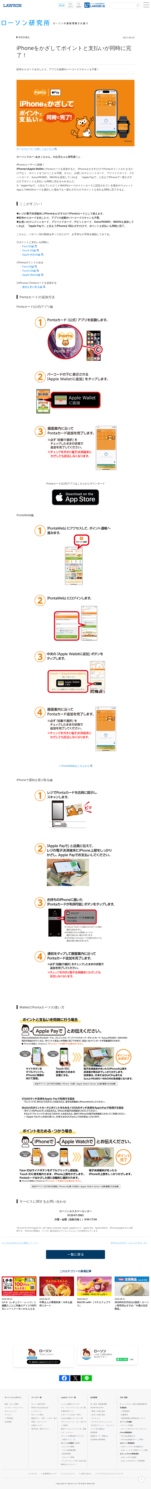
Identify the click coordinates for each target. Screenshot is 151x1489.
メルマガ (33, 1473)
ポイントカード (11, 1411)
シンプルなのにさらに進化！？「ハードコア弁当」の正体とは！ (21, 1242)
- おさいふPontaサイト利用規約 (132, 1461)
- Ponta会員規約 (126, 1436)
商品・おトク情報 (11, 1404)
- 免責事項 (124, 1414)
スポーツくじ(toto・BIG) (71, 1414)
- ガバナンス (95, 1418)
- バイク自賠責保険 (68, 1450)
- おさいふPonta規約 (128, 1457)
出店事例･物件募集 (97, 1439)
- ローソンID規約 (126, 1425)
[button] (146, 5)
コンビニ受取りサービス (70, 1404)
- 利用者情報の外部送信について (132, 1418)
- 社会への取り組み (97, 1414)
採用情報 (93, 1432)
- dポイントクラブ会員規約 (131, 1446)
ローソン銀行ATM (38, 1404)
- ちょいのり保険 (67, 1446)
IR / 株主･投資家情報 (98, 1404)
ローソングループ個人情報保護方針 (133, 1404)
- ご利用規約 (125, 1411)
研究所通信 (23, 37)
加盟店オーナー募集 (98, 1436)
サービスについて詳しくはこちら (35, 149)
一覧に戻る (75, 1254)
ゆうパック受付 (37, 1414)
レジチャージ (36, 1411)
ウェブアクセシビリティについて (110, 1473)
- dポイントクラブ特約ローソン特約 (134, 1450)
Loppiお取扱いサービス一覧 (72, 1418)
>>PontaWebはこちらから (74, 766)
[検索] (138, 6)
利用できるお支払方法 (40, 1407)
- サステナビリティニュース (101, 1422)
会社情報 (8, 1422)
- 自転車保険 (66, 1453)
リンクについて (69, 1473)
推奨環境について (50, 1473)
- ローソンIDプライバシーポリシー (133, 1429)
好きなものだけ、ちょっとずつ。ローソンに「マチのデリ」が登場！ (130, 1242)
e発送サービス (37, 1425)
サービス (8, 1414)
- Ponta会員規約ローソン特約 (131, 1439)
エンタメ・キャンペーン (14, 1407)
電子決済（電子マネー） (40, 1429)
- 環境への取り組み (97, 1411)
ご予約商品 (9, 1418)
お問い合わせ (86, 1473)
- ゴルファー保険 (67, 1457)
